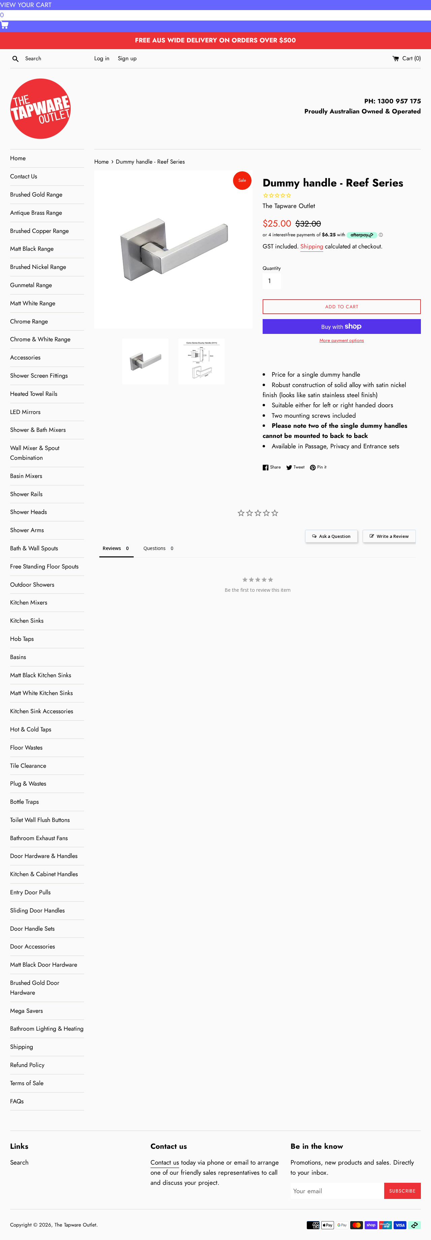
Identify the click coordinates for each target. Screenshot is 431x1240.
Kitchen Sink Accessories (41, 711)
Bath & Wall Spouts (34, 548)
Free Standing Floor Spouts (44, 566)
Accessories (25, 357)
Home (18, 158)
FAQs (17, 1101)
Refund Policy (27, 1065)
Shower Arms (27, 530)
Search (19, 1162)
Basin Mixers (26, 476)
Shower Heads (28, 512)
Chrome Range (29, 321)
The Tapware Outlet (75, 1225)
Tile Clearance (28, 765)
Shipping (21, 1046)
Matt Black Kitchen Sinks (40, 675)
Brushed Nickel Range (38, 267)
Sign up (127, 58)
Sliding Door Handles (37, 910)
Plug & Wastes (28, 783)
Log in (101, 58)
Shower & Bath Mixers (38, 429)
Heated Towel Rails (33, 393)
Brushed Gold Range (36, 194)
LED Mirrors (25, 412)
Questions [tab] (154, 548)
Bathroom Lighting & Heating (47, 1028)
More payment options (342, 340)
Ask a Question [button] (335, 536)
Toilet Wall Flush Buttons (40, 820)
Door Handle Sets (32, 928)
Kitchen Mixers (28, 602)
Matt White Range (32, 303)
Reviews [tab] (112, 548)
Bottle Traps (24, 801)
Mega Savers (26, 1010)
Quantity (272, 268)
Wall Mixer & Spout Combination (34, 453)
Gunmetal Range (31, 285)
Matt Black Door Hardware (43, 964)
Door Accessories (32, 946)
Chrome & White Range (40, 339)
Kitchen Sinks (26, 620)
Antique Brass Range (36, 212)
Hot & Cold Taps (30, 729)
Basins (18, 657)
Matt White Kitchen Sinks (41, 693)
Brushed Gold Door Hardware (34, 987)
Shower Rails (26, 494)
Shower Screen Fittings (39, 375)
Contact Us (23, 176)
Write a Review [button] (393, 536)
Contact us (165, 1162)
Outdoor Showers (32, 584)
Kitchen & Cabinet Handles (44, 874)
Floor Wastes (26, 747)
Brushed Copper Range (39, 231)
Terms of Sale (26, 1083)
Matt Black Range (32, 248)
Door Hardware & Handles (43, 856)
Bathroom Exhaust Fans (39, 838)
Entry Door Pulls (30, 892)
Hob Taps (22, 638)
